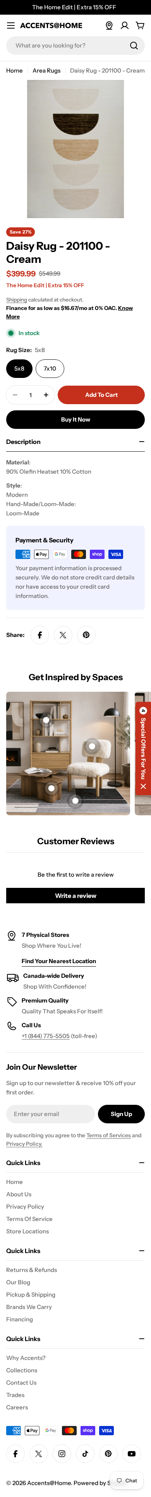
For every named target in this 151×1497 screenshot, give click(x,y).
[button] (143, 748)
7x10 (50, 368)
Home (14, 70)
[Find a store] (109, 25)
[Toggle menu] (10, 25)
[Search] (134, 45)
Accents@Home (49, 1483)
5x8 (19, 368)
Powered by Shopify (101, 1483)
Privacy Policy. (24, 1143)
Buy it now (75, 419)
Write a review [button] (75, 895)
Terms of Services (108, 1135)
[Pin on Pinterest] (86, 635)
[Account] (124, 25)
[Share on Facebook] (40, 635)
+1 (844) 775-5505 (46, 1036)
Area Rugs (46, 70)
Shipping (16, 299)
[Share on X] (63, 635)
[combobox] (75, 45)
